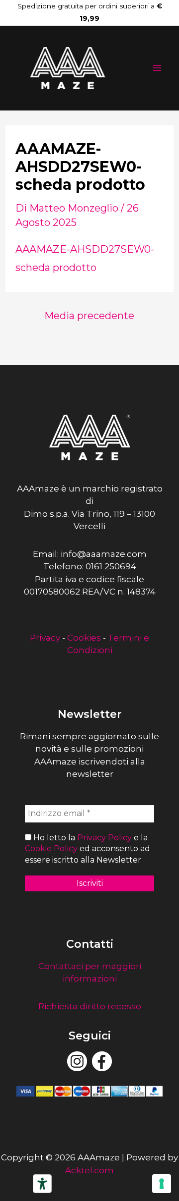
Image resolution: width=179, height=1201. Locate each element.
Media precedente (89, 316)
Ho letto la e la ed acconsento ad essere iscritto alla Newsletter (87, 849)
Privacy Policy (104, 837)
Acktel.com (89, 1170)
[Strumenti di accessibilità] (42, 1183)
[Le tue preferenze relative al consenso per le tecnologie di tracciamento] (161, 1183)
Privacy (45, 638)
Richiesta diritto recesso (89, 1006)
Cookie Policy (51, 848)
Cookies (84, 638)
